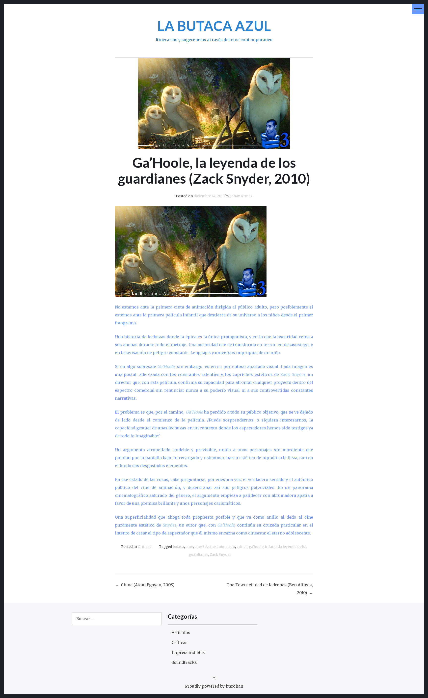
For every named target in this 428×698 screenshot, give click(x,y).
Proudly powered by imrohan (214, 686)
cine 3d (200, 547)
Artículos (181, 632)
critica (242, 547)
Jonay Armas (241, 196)
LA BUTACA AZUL (214, 25)
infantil (271, 547)
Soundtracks (184, 662)
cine (189, 547)
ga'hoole (256, 547)
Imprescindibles (188, 652)
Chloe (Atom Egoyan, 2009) (148, 584)
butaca (178, 547)
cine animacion (221, 547)
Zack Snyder (220, 555)
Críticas (144, 547)
